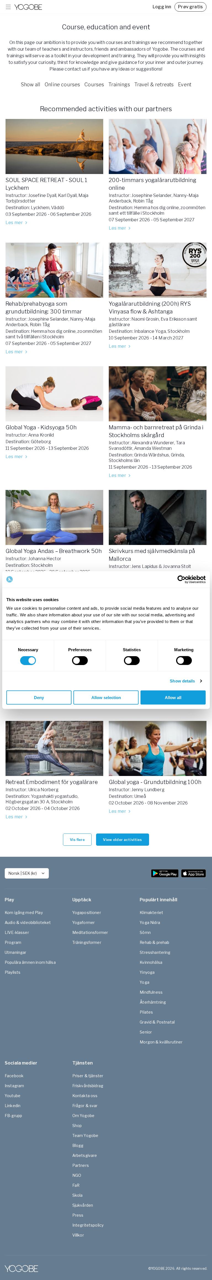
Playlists (12, 972)
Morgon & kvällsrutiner (161, 1042)
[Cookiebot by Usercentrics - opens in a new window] (181, 579)
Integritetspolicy (88, 1225)
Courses (94, 84)
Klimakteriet (151, 912)
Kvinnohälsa (151, 962)
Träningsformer (86, 942)
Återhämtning (153, 1002)
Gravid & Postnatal (157, 1022)
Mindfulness (151, 992)
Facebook (14, 1075)
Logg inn (162, 6)
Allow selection (106, 697)
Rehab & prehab (154, 942)
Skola (77, 1195)
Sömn (145, 932)
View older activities (122, 839)
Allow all (173, 697)
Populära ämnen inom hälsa (30, 962)
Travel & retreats (154, 84)
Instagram (14, 1085)
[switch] (80, 660)
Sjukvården (82, 1205)
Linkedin (12, 1105)
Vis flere (77, 839)
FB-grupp (13, 1115)
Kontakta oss (85, 1095)
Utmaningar (15, 952)
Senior (146, 1032)
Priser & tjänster (88, 1075)
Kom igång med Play (24, 912)
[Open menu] (8, 7)
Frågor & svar (85, 1105)
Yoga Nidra (150, 922)
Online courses (62, 84)
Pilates (146, 1012)
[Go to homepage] (28, 7)
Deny (39, 697)
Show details (182, 680)
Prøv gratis (190, 6)
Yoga (144, 982)
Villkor (78, 1235)
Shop (77, 1125)
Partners (80, 1165)
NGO (76, 1175)
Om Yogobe (83, 1115)
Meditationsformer (90, 932)
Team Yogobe (85, 1135)
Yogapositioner (86, 912)
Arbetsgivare (84, 1155)
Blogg (78, 1145)
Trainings (119, 84)
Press (78, 1215)
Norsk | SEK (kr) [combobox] (22, 873)
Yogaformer (83, 922)
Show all (30, 84)
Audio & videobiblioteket (28, 922)
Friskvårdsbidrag (87, 1085)
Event (184, 84)
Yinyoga (147, 972)
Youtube (12, 1095)
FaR (76, 1185)
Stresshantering (155, 952)
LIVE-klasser (17, 932)
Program (13, 942)
